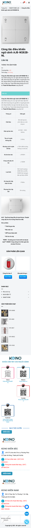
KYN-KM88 (12, 310)
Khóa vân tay (6, 291)
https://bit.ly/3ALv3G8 (23, 400)
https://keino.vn (23, 381)
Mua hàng (8, 277)
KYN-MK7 (11, 328)
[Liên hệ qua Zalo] (27, 514)
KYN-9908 (12, 345)
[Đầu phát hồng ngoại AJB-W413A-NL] (23, 263)
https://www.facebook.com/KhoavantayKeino (8, 421)
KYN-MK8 (11, 319)
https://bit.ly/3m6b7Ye (8, 382)
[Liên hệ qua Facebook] (27, 506)
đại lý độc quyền (15, 428)
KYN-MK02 (12, 336)
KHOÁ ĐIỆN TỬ (7, 294)
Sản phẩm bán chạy (8, 304)
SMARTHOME (6, 297)
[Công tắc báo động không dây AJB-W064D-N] (8, 263)
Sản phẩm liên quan (15, 251)
